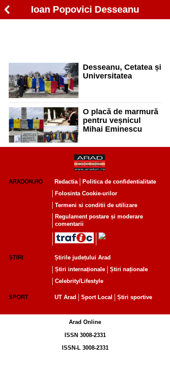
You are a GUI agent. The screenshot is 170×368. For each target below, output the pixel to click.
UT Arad (65, 297)
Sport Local (96, 297)
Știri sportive (134, 297)
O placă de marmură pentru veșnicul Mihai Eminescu (120, 120)
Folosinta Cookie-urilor (86, 193)
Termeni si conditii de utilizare (96, 205)
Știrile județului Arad (82, 257)
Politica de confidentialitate (119, 181)
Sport (18, 297)
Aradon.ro (26, 181)
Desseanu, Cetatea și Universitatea (122, 71)
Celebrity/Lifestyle (79, 281)
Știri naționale (129, 269)
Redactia (66, 181)
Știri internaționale (80, 269)
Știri (16, 257)
